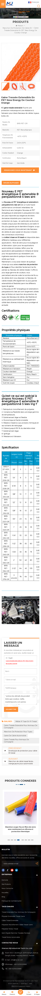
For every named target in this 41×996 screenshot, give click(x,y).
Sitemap (24, 983)
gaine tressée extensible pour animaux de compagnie (20, 726)
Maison (20, 26)
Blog (3, 897)
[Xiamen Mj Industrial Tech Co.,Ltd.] (9, 4)
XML (30, 983)
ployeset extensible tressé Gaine (13, 916)
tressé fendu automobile (11, 937)
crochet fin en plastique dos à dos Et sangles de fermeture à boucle (20, 828)
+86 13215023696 (20, 964)
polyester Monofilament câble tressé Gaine (17, 925)
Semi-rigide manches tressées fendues (16, 933)
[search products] (38, 6)
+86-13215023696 (14, 969)
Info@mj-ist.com (17, 960)
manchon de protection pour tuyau (18, 732)
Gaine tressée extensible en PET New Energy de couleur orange (19, 662)
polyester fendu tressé (10, 929)
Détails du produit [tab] (11, 183)
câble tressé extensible (10, 920)
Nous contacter (7, 888)
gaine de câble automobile (15, 735)
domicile (5, 880)
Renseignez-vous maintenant (18, 170)
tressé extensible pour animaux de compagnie (18, 912)
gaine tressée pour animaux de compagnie (16, 741)
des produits (6, 884)
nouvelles (5, 892)
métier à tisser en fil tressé (26, 721)
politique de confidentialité (11, 901)
